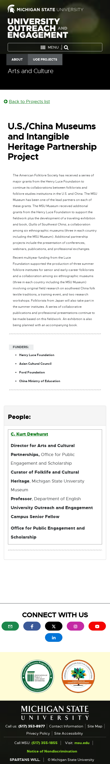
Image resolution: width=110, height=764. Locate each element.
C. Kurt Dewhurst (29, 434)
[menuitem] (10, 626)
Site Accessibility (68, 733)
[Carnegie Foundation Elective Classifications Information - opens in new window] (78, 675)
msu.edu (82, 742)
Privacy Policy (38, 733)
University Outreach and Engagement (38, 29)
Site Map (94, 726)
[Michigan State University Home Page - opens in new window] (55, 9)
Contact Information (66, 726)
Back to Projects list (29, 101)
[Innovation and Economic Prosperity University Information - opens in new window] (37, 675)
